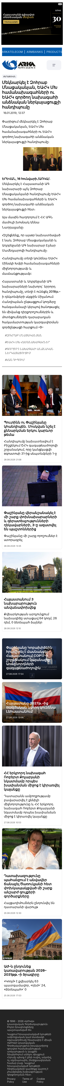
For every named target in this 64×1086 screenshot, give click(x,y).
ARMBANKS (34, 52)
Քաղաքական (9, 76)
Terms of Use (27, 1080)
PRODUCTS (54, 52)
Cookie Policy (41, 1080)
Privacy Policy (11, 1080)
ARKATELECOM (12, 52)
